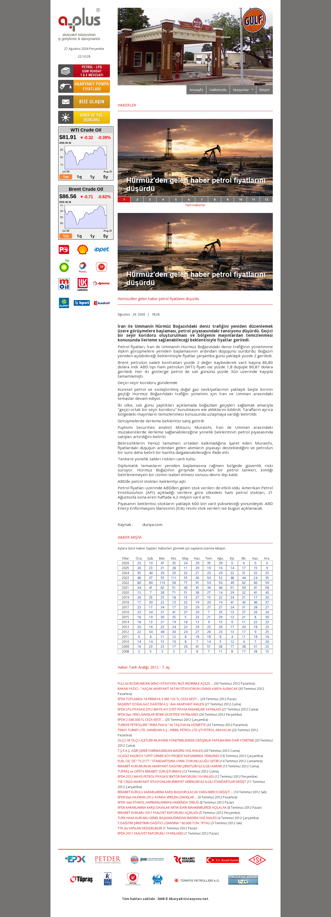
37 (151, 578)
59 (267, 582)
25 (267, 573)
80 (139, 582)
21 (197, 573)
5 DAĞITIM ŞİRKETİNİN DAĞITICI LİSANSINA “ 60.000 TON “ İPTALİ (164, 823)
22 (220, 597)
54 (209, 582)
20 (174, 573)
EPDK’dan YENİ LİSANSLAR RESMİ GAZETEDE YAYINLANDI (158, 714)
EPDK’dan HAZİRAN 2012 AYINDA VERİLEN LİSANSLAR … (157, 797)
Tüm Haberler (195, 205)
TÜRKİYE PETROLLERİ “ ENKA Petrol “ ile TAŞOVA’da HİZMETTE (162, 725)
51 (174, 587)
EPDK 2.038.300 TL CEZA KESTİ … (141, 719)
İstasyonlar (239, 90)
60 (255, 582)
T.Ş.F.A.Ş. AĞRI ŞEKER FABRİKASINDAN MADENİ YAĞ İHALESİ (160, 750)
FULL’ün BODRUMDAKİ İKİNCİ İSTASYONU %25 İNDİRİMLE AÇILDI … (165, 683)
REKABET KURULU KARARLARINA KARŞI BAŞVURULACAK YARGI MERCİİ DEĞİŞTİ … (175, 792)
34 (139, 587)
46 (139, 578)
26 (139, 568)
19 (209, 568)
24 (185, 563)
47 (162, 563)
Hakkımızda (218, 90)
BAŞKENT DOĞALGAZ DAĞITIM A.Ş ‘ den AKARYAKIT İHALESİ (161, 704)
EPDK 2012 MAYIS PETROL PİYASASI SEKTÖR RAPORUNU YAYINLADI (166, 776)
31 (162, 568)
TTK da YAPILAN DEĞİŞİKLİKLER (140, 828)
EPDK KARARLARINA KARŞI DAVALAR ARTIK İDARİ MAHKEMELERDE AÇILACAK (172, 807)
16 (220, 568)
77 (185, 582)
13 (139, 592)
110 (162, 582)
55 (162, 578)
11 (253, 199)
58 (174, 582)
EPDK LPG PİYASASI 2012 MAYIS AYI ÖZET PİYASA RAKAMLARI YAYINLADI (169, 709)
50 (209, 578)
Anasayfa (196, 90)
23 (139, 563)
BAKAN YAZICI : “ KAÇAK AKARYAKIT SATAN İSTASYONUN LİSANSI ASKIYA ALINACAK (178, 688)
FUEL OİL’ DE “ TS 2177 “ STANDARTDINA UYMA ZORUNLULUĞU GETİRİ (168, 761)
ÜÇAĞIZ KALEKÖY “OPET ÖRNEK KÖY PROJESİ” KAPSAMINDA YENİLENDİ (168, 756)
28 (174, 568)
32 (185, 573)
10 (240, 199)
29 (197, 563)
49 (232, 582)
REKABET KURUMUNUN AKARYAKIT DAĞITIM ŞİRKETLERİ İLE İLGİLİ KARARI (170, 766)
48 (232, 578)
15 (255, 568)
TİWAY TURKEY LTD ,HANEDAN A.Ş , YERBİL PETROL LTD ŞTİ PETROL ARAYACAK (174, 730)
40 (151, 573)
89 (151, 582)
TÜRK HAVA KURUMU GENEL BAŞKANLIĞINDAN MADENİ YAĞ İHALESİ (167, 818)
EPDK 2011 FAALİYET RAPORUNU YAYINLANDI (151, 833)
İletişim (264, 90)
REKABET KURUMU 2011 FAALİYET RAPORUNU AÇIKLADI (158, 813)
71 (174, 592)
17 (244, 568)
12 (266, 199)
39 (220, 563)
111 (174, 578)
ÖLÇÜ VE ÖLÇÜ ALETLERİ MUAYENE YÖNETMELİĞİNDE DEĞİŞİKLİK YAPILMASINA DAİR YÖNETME (186, 740)
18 (174, 597)
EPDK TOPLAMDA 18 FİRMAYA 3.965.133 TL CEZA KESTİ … (159, 699)
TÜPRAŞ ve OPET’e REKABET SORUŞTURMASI (150, 771)
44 (244, 578)
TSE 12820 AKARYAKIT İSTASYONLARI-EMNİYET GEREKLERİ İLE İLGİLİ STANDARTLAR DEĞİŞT (182, 782)
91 (197, 582)
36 (209, 587)
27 (209, 592)
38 (197, 592)
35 (174, 563)
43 (197, 578)
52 (220, 578)
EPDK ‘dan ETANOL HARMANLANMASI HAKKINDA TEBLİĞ (158, 802)
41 (151, 587)
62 (244, 582)
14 (232, 568)
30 (162, 573)
